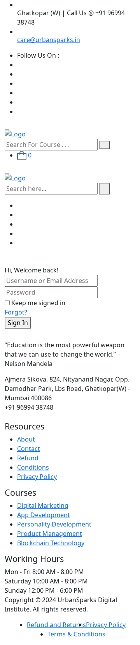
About (26, 439)
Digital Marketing (42, 505)
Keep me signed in (38, 303)
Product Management (49, 533)
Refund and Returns (56, 624)
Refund (27, 458)
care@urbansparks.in (48, 39)
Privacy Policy (37, 476)
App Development (43, 515)
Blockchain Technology (50, 543)
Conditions (33, 467)
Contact (28, 448)
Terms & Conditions (76, 634)
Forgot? (16, 312)
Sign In (18, 322)
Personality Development (54, 524)
